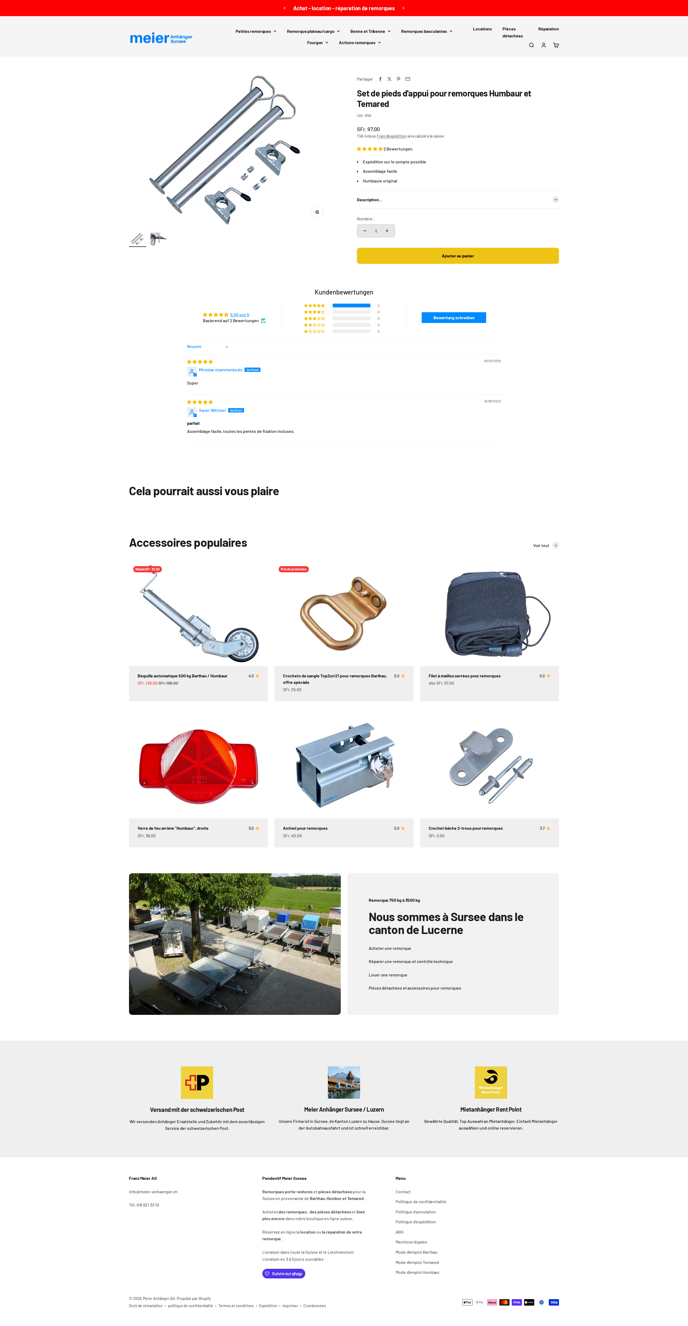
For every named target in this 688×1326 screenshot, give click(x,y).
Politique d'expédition (416, 1221)
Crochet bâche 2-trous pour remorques (466, 828)
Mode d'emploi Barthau (417, 1252)
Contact (403, 1191)
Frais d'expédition (391, 136)
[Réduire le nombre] (365, 230)
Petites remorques (253, 31)
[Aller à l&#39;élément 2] (159, 239)
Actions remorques (357, 42)
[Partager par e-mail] (407, 79)
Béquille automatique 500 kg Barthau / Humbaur (182, 675)
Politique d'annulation (416, 1211)
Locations (482, 28)
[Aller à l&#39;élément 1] (137, 239)
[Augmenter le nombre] (387, 230)
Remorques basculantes (424, 31)
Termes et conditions (236, 1305)
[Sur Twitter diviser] (389, 79)
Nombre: (365, 218)
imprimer (290, 1305)
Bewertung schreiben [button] (453, 317)
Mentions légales (411, 1241)
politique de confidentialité (190, 1305)
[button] (370, 148)
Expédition (268, 1305)
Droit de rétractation (146, 1305)
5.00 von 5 (239, 314)
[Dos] (284, 8)
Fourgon (315, 42)
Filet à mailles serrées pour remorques (465, 675)
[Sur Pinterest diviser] (398, 79)
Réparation (548, 28)
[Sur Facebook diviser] (380, 79)
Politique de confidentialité (421, 1201)
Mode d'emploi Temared (417, 1262)
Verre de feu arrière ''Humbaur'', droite (173, 828)
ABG (400, 1231)
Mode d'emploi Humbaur (418, 1272)
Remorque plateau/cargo (310, 31)
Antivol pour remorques (305, 828)
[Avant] (403, 8)
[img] (200, 361)
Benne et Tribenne (367, 31)
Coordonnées (314, 1305)
